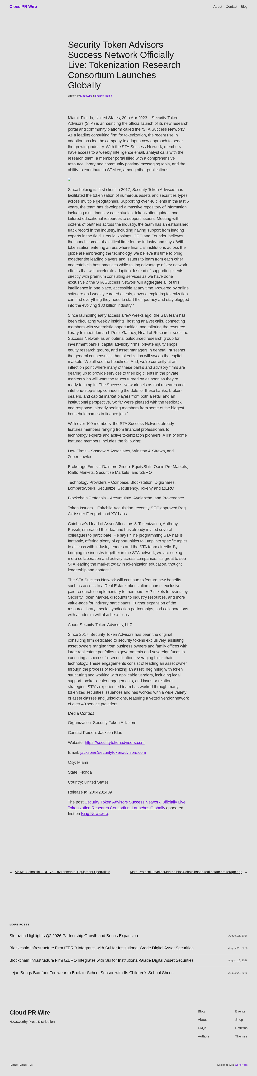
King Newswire (94, 813)
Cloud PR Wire (23, 6)
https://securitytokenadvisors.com (115, 742)
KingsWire (86, 95)
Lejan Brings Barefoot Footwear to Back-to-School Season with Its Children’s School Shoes (91, 973)
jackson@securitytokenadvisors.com (113, 752)
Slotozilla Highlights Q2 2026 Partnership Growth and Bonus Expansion (73, 936)
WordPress (241, 1064)
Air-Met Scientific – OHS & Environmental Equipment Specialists (62, 872)
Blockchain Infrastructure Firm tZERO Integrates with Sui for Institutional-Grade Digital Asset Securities (101, 948)
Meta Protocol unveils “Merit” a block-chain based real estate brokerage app (186, 872)
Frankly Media (103, 95)
